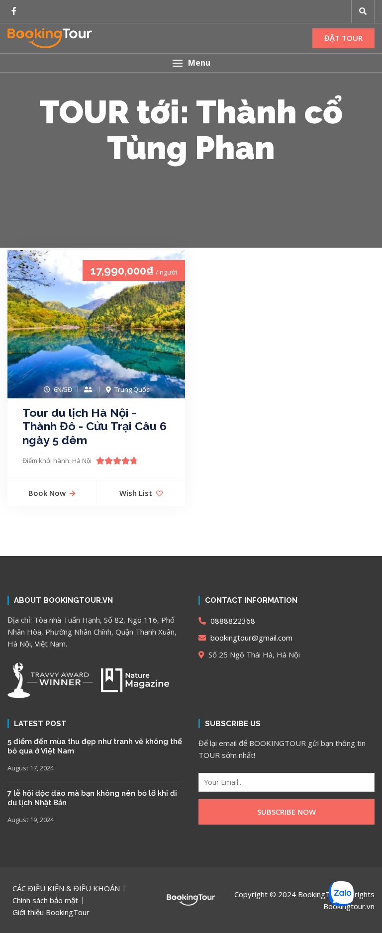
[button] (191, 63)
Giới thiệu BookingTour (51, 912)
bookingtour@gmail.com (250, 638)
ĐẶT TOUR (343, 38)
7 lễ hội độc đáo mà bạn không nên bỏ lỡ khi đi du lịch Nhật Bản (92, 798)
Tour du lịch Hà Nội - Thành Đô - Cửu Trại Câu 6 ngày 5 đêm (94, 426)
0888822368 (231, 621)
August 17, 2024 (30, 767)
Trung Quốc (131, 389)
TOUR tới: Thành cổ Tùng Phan (191, 130)
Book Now (47, 493)
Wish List (135, 493)
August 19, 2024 (30, 819)
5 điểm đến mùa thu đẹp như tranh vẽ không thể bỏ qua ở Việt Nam (94, 746)
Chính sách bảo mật (45, 900)
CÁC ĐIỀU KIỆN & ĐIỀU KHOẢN (66, 888)
